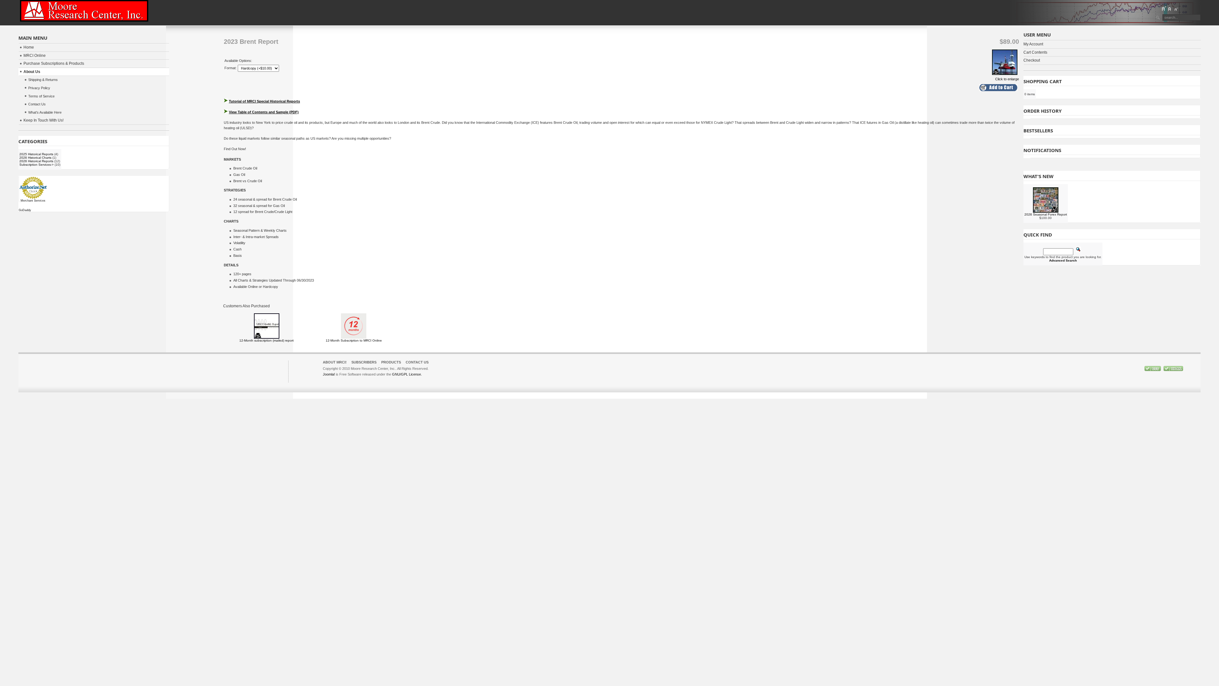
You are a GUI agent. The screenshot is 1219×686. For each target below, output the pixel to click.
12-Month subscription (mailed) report (266, 340)
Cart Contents (1035, 52)
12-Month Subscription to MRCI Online (354, 340)
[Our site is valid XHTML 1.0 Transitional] (1173, 370)
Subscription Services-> (36, 164)
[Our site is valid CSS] (1153, 370)
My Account (1033, 44)
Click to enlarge (1007, 79)
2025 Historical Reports (36, 154)
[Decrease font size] (1175, 8)
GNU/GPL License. (407, 374)
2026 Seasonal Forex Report (1045, 214)
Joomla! (329, 374)
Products (391, 362)
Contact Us (417, 362)
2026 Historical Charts (35, 157)
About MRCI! (335, 362)
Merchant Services (33, 200)
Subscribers (363, 362)
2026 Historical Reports (36, 161)
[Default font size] (1169, 8)
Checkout (1031, 60)
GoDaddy (25, 210)
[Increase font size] (1163, 8)
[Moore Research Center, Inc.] (84, 11)
